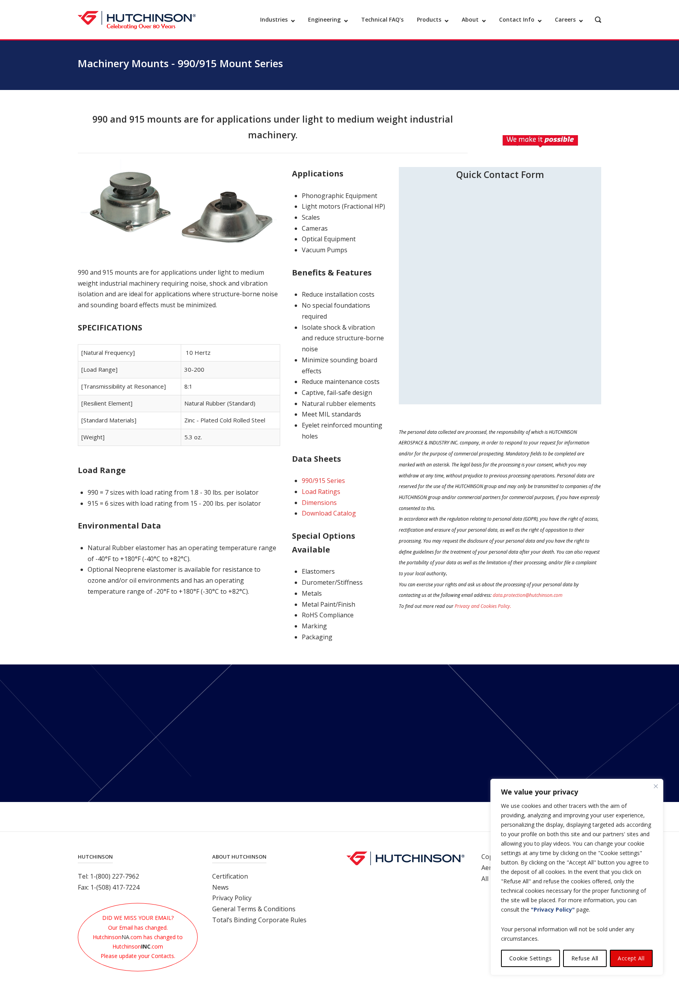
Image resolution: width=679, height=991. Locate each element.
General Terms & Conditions (253, 909)
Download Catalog (329, 513)
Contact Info (516, 19)
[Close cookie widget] (656, 786)
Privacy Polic (230, 898)
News (220, 887)
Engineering (324, 19)
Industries (274, 19)
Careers (565, 19)
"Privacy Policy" (553, 909)
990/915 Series (323, 480)
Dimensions (319, 502)
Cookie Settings (530, 958)
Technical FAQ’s (382, 19)
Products (429, 19)
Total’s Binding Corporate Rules (259, 920)
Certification (230, 876)
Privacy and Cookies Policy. (483, 606)
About (470, 19)
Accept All (631, 958)
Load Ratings (321, 491)
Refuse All (584, 958)
